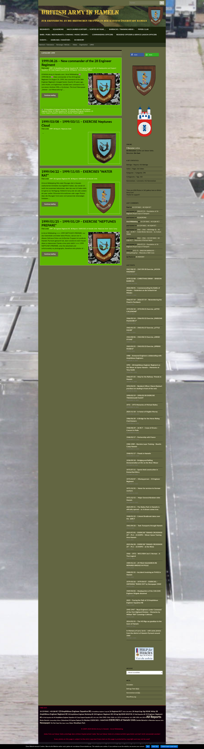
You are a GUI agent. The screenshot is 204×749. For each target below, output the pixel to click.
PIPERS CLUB (143, 29)
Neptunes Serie (66, 129)
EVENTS (43, 40)
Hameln (70, 113)
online (133, 148)
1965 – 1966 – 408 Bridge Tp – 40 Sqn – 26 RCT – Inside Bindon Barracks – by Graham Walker (143, 232)
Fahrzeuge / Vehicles (63, 45)
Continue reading (49, 95)
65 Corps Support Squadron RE (59, 70)
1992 (140, 717)
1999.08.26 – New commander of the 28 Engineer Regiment (76, 63)
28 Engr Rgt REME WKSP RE (122, 714)
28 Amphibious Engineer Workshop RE (81, 714)
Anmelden (129, 685)
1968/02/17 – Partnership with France (141, 437)
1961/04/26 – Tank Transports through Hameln (144, 526)
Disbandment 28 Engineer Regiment (71, 720)
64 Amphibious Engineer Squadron (79, 111)
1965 (104, 717)
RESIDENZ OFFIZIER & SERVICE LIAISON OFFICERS (136, 35)
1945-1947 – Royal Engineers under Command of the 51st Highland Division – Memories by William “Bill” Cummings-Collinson (143, 612)
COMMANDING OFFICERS (102, 35)
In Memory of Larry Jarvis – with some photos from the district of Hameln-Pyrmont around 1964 (143, 633)
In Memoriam (151, 720)
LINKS (92, 45)
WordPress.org (131, 697)
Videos (75, 45)
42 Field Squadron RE (60, 111)
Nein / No (155, 746)
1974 (119, 717)
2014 (144, 717)
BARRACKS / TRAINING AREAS (121, 29)
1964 (100, 717)
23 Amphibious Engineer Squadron (55, 109)
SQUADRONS (58, 29)
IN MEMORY (79, 40)
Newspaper (45, 723)
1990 (137, 717)
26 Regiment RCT (115, 711)
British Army (63, 113)
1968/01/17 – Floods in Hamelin (138, 453)
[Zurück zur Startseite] (102, 16)
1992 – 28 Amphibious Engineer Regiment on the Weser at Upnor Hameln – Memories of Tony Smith (143, 367)
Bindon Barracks (44, 720)
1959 (94, 717)
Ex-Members (86, 720)
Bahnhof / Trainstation (46, 45)
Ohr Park (53, 723)
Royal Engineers (78, 113)
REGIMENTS (45, 29)
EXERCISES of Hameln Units (88, 179)
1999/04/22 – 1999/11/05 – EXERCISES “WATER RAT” (77, 173)
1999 (51, 68)
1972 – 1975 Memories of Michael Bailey (142, 405)
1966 (108, 717)
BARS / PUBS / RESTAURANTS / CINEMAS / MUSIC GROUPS (64, 35)
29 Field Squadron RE (139, 714)
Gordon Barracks (141, 720)
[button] (137, 55)
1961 (97, 717)
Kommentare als (133, 693)
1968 (112, 717)
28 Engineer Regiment (75, 109)
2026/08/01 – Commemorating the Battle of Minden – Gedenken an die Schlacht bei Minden (143, 290)
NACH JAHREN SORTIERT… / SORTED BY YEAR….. (86, 29)
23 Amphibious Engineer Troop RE (100, 711)
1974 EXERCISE (125, 717)
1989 (134, 717)
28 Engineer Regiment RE (87, 68)
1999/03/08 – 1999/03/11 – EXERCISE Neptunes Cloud (77, 123)
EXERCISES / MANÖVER (60, 40)
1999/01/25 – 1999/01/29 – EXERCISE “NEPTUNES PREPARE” (79, 223)
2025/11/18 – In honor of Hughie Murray (142, 412)
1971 (115, 717)
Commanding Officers (85, 70)
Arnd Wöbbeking (132, 221)
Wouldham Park (79, 723)
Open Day (59, 723)
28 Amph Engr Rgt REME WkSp (143, 711)
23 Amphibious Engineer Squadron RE (65, 68)
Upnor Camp (113, 229)
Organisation (83, 45)
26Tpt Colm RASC (127, 711)
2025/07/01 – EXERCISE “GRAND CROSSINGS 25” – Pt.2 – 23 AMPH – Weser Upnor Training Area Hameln (144, 535)
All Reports (73, 70)
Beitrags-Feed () (132, 689)
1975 (131, 717)
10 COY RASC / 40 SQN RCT (141, 207)
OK (148, 746)
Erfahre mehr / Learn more (169, 746)
